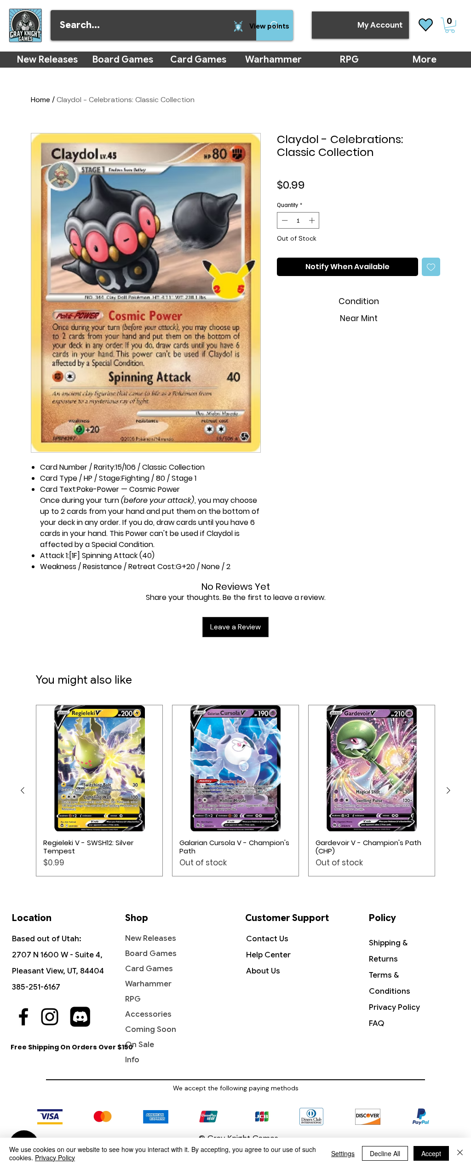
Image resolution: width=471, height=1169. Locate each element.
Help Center (268, 955)
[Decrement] (283, 220)
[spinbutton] (298, 220)
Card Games (149, 968)
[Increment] (312, 220)
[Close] (459, 1153)
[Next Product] (448, 790)
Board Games (151, 953)
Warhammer (148, 984)
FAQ (377, 1023)
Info (132, 1060)
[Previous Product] (22, 790)
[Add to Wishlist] (431, 267)
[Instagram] (49, 1016)
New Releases (150, 938)
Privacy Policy (394, 1007)
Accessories (148, 1014)
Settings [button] (343, 1153)
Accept (431, 1153)
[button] (450, 25)
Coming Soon (150, 1029)
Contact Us (267, 939)
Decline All (385, 1153)
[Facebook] (23, 1016)
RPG (133, 999)
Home (40, 99)
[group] (235, 790)
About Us (263, 971)
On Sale (139, 1044)
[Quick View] (99, 768)
